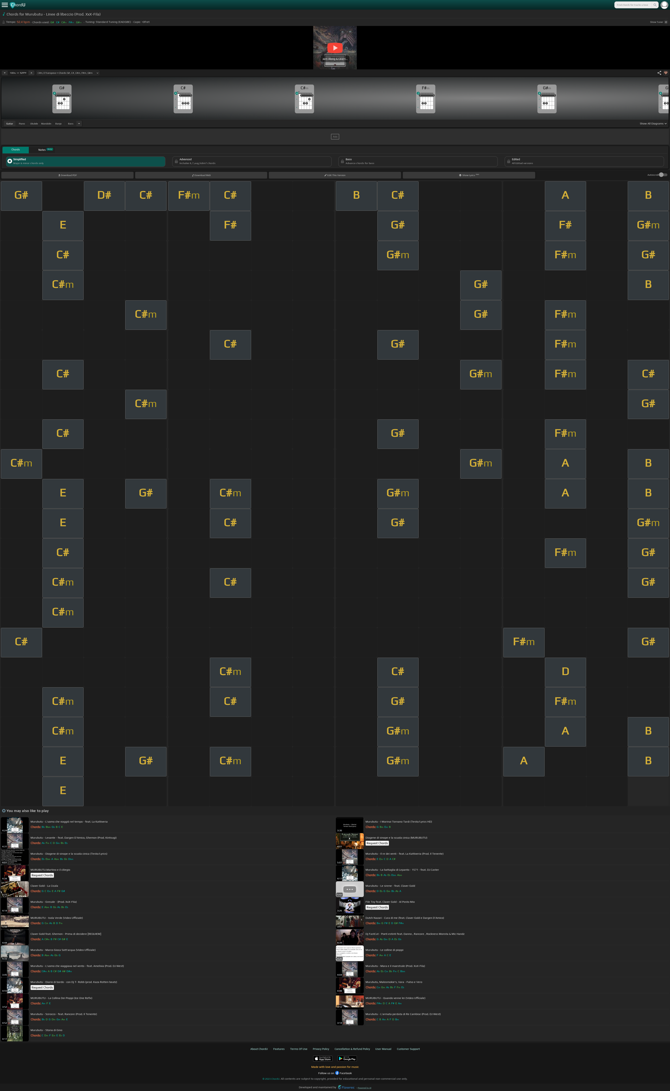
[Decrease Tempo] (5, 72)
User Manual (383, 1049)
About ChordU (259, 1049)
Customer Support (408, 1049)
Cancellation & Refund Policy (352, 1049)
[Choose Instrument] (79, 123)
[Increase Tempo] (31, 72)
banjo (58, 123)
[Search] (655, 4)
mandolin (46, 123)
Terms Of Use (298, 1049)
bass (70, 123)
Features (279, 1049)
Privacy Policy (321, 1049)
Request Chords (377, 843)
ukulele (34, 123)
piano (22, 123)
